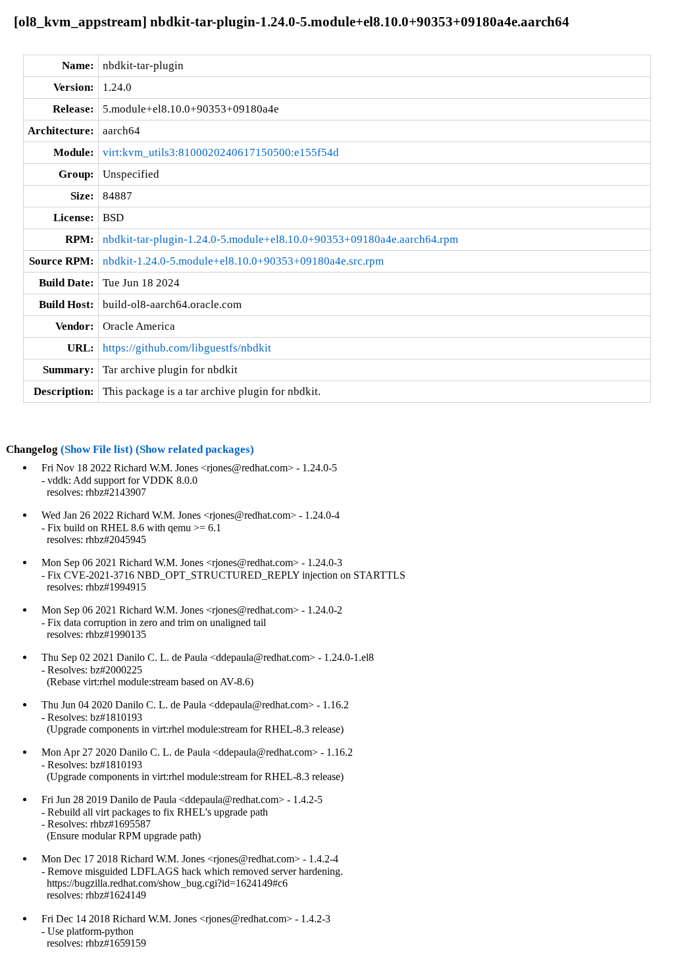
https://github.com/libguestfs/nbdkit (187, 348)
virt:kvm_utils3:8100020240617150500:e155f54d (221, 152)
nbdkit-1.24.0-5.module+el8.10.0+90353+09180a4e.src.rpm (243, 261)
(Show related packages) (195, 449)
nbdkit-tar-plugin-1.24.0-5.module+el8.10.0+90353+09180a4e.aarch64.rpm (280, 239)
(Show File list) (97, 449)
